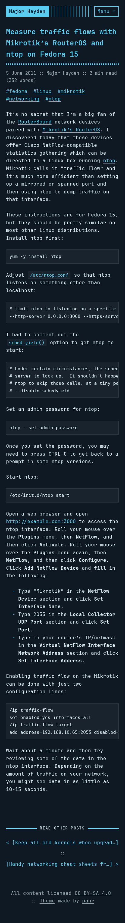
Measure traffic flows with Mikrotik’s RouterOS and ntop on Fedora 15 (61, 43)
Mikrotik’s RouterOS (71, 130)
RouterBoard (35, 122)
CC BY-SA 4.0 (93, 893)
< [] (62, 842)
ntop (55, 99)
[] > (62, 864)
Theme (47, 901)
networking (24, 99)
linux (44, 91)
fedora (18, 91)
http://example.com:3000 (41, 521)
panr (88, 901)
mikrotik (73, 91)
